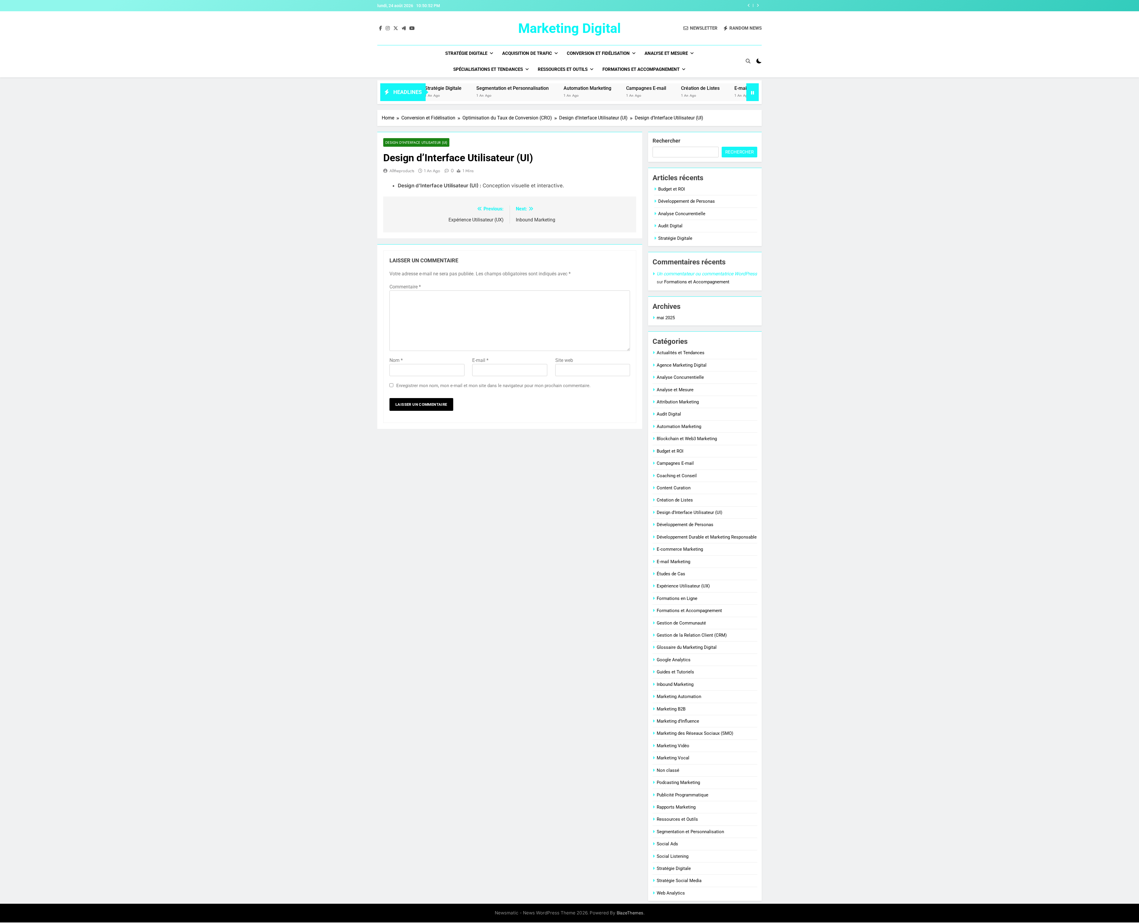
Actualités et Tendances (680, 352)
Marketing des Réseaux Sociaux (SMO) (695, 733)
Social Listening (672, 856)
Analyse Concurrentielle (681, 213)
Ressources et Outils (563, 69)
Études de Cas (671, 574)
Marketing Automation (679, 696)
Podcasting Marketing (678, 782)
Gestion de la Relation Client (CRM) (692, 635)
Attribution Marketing (678, 402)
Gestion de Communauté (681, 623)
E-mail (480, 360)
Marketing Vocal (673, 758)
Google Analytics (674, 659)
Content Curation (674, 488)
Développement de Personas (686, 201)
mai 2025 (666, 317)
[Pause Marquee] (752, 92)
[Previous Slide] (749, 5)
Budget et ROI (671, 189)
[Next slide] (758, 5)
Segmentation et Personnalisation (473, 88)
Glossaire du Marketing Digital (687, 647)
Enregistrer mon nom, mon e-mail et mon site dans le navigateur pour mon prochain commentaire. (493, 385)
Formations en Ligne (677, 598)
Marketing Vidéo (673, 745)
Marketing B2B (671, 709)
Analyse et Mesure (666, 53)
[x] (396, 28)
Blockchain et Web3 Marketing (687, 438)
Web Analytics (671, 893)
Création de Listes (660, 88)
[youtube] (412, 28)
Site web (564, 360)
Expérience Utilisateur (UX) (683, 586)
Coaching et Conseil (677, 475)
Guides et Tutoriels (675, 672)
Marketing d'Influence (678, 721)
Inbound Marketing (675, 684)
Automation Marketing (548, 88)
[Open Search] (748, 61)
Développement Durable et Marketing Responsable (707, 537)
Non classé (668, 770)
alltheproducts (401, 171)
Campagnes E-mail (606, 88)
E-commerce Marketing (680, 549)
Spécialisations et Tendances (488, 69)
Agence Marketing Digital (682, 365)
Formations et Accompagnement (641, 69)
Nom (396, 360)
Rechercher (666, 141)
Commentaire (405, 287)
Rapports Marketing (676, 807)
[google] (404, 28)
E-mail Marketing (713, 88)
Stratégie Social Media (679, 880)
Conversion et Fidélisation (598, 53)
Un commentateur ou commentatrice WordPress (707, 274)
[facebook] (380, 28)
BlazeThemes (630, 912)
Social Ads (667, 844)
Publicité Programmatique (682, 795)
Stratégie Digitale (466, 53)
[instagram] (388, 28)
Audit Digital (670, 226)
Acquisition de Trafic (527, 53)
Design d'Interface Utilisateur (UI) (416, 142)
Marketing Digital (569, 28)
